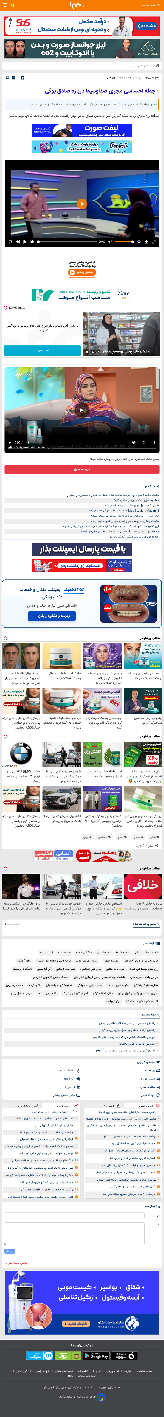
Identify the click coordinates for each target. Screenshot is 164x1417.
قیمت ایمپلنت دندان (146, 952)
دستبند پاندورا (110, 961)
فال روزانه (69, 1087)
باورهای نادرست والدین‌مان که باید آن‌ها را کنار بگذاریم (124, 1037)
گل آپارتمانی (44, 969)
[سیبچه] (124, 1356)
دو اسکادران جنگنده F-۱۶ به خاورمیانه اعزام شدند (46, 1132)
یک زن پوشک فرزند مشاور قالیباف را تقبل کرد (129, 1151)
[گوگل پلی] (96, 1356)
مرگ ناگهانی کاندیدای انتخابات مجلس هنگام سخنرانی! (42, 1160)
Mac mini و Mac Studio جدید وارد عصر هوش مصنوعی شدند (122, 511)
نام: (158, 1215)
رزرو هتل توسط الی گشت (143, 969)
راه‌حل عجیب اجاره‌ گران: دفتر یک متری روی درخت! (127, 1112)
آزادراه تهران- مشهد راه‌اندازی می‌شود (53, 1111)
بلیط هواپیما (123, 952)
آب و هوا (69, 1079)
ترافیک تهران (147, 1087)
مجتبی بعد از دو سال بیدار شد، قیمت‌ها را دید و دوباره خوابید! (121, 1119)
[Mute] (93, 352)
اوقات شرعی (148, 1095)
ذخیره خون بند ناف (118, 985)
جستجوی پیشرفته (86, 1376)
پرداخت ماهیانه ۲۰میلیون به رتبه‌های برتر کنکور (129, 1137)
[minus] (13, 78)
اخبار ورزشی (112, 1371)
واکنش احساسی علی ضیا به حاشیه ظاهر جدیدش (127, 1023)
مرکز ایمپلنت (113, 1001)
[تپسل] (5, 308)
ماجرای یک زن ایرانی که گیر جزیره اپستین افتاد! (46, 1182)
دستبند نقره (64, 952)
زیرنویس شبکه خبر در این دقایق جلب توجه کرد (46, 1153)
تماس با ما (83, 1371)
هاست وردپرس (14, 985)
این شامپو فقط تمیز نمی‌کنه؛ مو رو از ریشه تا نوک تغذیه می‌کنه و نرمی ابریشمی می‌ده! (110, 526)
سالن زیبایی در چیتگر (90, 985)
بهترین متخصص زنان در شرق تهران (138, 993)
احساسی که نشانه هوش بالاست (137, 1044)
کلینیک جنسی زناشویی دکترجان (51, 977)
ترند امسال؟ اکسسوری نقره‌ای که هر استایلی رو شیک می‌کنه (125, 516)
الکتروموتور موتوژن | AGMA (142, 1001)
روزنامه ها (149, 1070)
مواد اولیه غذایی (115, 969)
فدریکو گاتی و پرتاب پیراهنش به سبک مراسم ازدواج (125, 1051)
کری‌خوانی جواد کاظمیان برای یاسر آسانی (131, 1187)
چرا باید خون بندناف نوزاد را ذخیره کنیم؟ (136, 500)
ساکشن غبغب (84, 952)
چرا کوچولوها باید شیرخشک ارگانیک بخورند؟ (133, 537)
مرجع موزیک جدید (87, 961)
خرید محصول (82, 469)
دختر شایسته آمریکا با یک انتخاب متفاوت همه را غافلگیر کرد (39, 1175)
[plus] (23, 78)
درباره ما (97, 1371)
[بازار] (68, 1356)
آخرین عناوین (145, 1105)
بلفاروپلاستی (104, 952)
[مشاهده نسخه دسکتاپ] (5, 5)
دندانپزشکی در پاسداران (59, 985)
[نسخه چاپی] (8, 78)
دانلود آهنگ (25, 961)
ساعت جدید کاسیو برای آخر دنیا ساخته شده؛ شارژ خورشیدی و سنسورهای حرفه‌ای (113, 495)
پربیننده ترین (63, 1105)
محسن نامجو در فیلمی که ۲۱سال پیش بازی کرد (128, 1165)
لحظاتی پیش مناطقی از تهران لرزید (54, 1125)
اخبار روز (128, 1371)
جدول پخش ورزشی (64, 1095)
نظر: (158, 1224)
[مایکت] (39, 1356)
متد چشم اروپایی (65, 969)
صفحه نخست (144, 1371)
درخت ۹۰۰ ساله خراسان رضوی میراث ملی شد (129, 1194)
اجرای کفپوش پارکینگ (75, 993)
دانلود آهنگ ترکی (103, 993)
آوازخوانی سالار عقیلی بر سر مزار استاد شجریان (46, 1139)
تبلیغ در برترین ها (41, 1371)
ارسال (9, 1251)
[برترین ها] (77, 5)
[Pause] (87, 352)
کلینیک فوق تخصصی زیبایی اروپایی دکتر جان (99, 977)
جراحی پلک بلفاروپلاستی (144, 977)
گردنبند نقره (46, 952)
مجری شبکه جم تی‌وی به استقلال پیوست (131, 1143)
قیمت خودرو (148, 1079)
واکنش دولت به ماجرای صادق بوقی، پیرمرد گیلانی (126, 1030)
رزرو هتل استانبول (90, 969)
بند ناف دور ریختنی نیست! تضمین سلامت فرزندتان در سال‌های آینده (120, 532)
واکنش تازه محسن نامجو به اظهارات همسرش (47, 1189)
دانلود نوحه (35, 985)
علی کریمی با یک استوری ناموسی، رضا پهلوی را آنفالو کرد (40, 1168)
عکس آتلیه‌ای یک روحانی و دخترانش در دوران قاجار (125, 1173)
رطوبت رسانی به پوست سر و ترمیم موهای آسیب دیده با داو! (124, 521)
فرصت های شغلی (64, 1371)
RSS (70, 1376)
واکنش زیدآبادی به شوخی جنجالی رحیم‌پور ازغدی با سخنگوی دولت (121, 1128)
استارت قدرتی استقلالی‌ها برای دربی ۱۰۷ (132, 1158)
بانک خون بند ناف (47, 993)
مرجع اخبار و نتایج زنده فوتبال (54, 961)
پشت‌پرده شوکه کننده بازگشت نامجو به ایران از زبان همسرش (39, 1146)
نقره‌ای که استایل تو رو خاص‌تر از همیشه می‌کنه (132, 505)
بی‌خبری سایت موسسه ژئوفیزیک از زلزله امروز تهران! (126, 1180)
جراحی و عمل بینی (21, 993)
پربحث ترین (24, 1105)
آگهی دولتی (22, 1371)
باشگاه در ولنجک (22, 969)
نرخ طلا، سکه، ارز (65, 1070)
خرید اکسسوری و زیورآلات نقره (140, 961)
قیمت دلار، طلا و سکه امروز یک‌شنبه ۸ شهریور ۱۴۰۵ (45, 1118)
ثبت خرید (42, 351)
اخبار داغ (109, 1105)
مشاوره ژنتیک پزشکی (146, 985)
